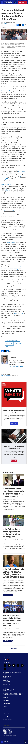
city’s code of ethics (9, 211)
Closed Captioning (7, 716)
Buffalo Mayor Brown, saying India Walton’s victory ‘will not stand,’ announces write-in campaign (12, 620)
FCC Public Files (6, 722)
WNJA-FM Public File (7, 730)
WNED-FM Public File (7, 729)
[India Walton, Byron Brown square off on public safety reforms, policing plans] (13, 521)
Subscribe (14, 461)
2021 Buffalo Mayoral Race (12, 340)
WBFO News (9, 337)
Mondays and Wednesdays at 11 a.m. (14, 411)
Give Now (22, 2)
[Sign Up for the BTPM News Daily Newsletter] (14, 436)
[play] (2, 742)
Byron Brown (19, 343)
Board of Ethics (11, 242)
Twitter (11, 91)
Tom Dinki (5, 23)
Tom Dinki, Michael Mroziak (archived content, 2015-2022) (13, 540)
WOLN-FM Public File (7, 732)
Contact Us (5, 697)
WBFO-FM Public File (7, 731)
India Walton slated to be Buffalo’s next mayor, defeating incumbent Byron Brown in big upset (13, 573)
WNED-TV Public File (7, 728)
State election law (6, 184)
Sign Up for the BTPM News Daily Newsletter (14, 447)
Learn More (14, 423)
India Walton (9, 343)
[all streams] (26, 742)
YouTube (3, 91)
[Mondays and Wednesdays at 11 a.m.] (14, 394)
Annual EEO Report (7, 719)
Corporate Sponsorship (8, 712)
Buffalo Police (9, 346)
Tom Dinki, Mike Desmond (8, 628)
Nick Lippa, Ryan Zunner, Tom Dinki (10, 580)
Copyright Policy (6, 703)
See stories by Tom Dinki (16, 366)
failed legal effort (19, 313)
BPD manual (21, 171)
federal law (8, 190)
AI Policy (5, 706)
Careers (4, 709)
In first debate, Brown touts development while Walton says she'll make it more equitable (13, 492)
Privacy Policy (6, 700)
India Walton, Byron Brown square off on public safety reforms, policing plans (12, 533)
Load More (14, 648)
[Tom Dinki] (4, 359)
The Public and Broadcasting (9, 735)
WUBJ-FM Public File (7, 733)
